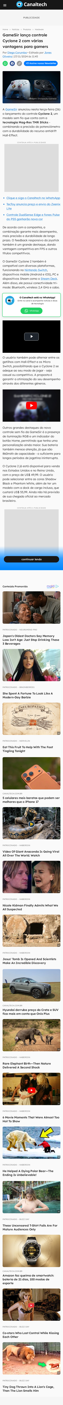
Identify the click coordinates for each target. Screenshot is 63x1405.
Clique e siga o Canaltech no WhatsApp (33, 198)
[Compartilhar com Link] (19, 63)
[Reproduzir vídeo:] (31, 405)
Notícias (15, 29)
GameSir (11, 109)
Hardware (39, 29)
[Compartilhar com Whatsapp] (5, 63)
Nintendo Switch (36, 270)
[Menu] (5, 5)
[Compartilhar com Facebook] (12, 63)
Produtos (27, 29)
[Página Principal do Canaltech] (31, 6)
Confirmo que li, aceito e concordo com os (32, 70)
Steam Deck (49, 279)
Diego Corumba (17, 52)
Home (5, 29)
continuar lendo (31, 559)
